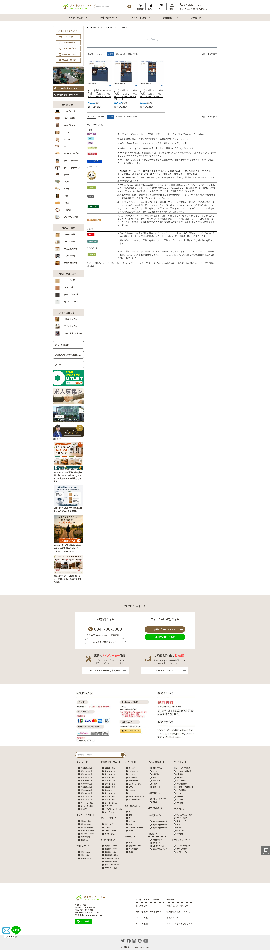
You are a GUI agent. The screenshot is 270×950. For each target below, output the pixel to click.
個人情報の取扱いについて (178, 911)
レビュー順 (101, 54)
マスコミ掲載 (142, 918)
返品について (172, 918)
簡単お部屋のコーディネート (148, 911)
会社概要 (171, 899)
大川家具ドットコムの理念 (147, 899)
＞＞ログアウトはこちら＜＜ (179, 924)
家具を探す (98, 28)
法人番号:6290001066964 (88, 915)
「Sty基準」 (123, 171)
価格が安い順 (120, 54)
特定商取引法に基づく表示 (178, 905)
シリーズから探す (111, 28)
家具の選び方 (142, 905)
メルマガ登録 (142, 924)
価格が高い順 (132, 54)
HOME (89, 28)
